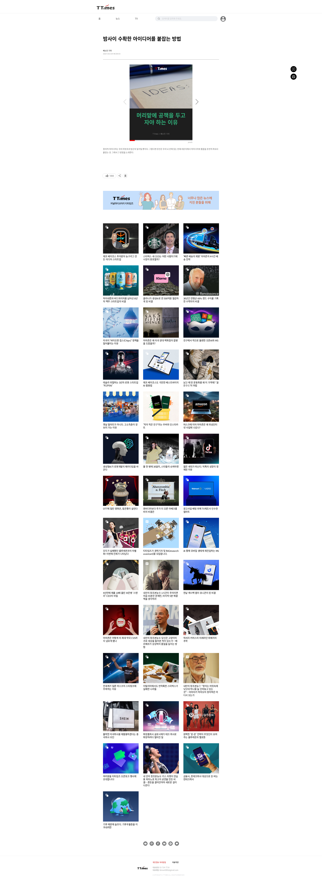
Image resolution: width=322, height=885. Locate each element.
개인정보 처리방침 (159, 862)
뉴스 (118, 18)
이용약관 (175, 862)
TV (136, 18)
